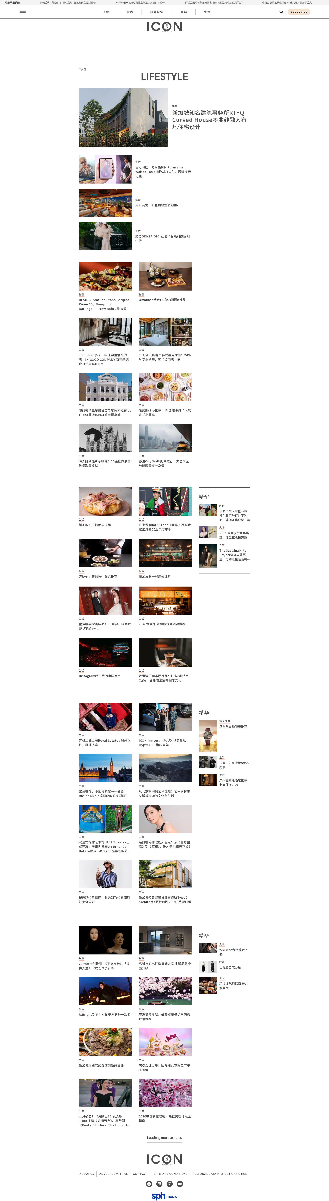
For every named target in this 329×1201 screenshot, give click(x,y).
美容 (183, 12)
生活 (207, 12)
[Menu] (23, 12)
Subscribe (299, 11)
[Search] (281, 11)
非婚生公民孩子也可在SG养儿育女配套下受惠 (238, 2)
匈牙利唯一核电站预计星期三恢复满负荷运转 (92, 2)
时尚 (130, 12)
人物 (106, 12)
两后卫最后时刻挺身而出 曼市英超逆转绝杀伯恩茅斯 (165, 2)
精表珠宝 (156, 12)
